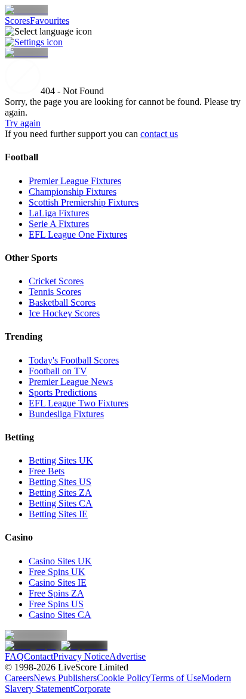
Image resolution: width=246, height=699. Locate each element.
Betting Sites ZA (60, 492)
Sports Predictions (63, 392)
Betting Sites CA (61, 503)
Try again (23, 123)
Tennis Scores (55, 292)
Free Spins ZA (56, 593)
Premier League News (71, 382)
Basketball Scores (62, 302)
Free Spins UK (57, 572)
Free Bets (46, 471)
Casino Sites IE (58, 582)
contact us (159, 134)
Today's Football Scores (74, 360)
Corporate (91, 689)
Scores (17, 20)
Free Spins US (56, 604)
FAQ (14, 656)
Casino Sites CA (60, 615)
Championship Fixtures (72, 192)
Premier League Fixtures (75, 181)
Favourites (49, 20)
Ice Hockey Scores (64, 313)
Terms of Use (175, 678)
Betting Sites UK (61, 460)
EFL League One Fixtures (78, 234)
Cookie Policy (123, 678)
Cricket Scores (56, 281)
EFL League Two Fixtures (78, 403)
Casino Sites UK (60, 561)
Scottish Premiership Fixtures (84, 202)
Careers (19, 678)
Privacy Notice (81, 656)
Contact (38, 656)
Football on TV (58, 371)
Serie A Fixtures (59, 224)
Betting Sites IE (58, 514)
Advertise (127, 656)
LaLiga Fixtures (59, 213)
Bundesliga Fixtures (66, 414)
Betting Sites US (60, 482)
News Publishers (65, 678)
